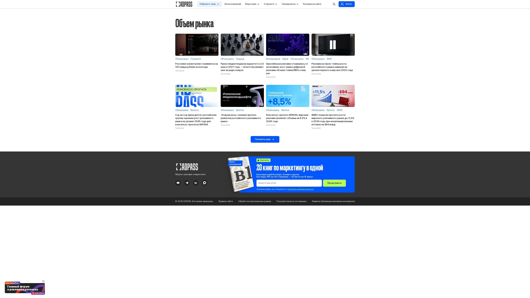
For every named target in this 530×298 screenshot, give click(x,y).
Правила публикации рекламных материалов (333, 201)
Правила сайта (226, 201)
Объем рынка (181, 59)
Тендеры (240, 59)
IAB (307, 59)
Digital (285, 59)
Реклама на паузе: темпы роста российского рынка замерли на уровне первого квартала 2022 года (332, 67)
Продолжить (334, 183)
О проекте (269, 4)
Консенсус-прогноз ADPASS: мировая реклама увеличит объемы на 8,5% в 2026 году (287, 118)
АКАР (329, 59)
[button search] (334, 4)
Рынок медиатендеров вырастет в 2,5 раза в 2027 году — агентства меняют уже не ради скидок (242, 67)
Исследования (273, 59)
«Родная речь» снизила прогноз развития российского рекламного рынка (241, 118)
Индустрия (250, 4)
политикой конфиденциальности (300, 189)
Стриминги (195, 59)
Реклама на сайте (312, 4)
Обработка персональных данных (254, 201)
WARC (340, 110)
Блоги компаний (233, 4)
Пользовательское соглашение (291, 201)
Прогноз (194, 110)
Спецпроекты (289, 4)
